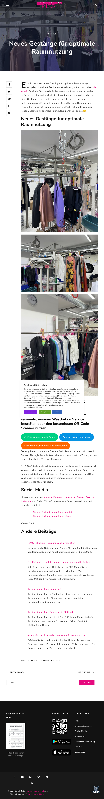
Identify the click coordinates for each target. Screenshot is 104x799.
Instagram (26, 501)
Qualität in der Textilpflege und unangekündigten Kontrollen (59, 562)
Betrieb (52, 34)
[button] (96, 790)
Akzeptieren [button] (45, 412)
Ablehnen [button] (56, 412)
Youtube (48, 497)
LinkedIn (68, 497)
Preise (77, 720)
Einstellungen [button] (31, 412)
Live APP (79, 746)
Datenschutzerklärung (85, 741)
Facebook (91, 497)
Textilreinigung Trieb (34, 791)
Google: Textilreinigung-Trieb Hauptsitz (53, 512)
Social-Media (81, 731)
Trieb (57, 661)
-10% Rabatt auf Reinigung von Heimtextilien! (51, 542)
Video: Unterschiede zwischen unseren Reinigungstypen (56, 635)
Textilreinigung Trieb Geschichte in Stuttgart (50, 612)
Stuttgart (33, 661)
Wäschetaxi (80, 752)
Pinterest (58, 497)
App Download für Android (77, 437)
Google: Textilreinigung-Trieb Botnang (52, 516)
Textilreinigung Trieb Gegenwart (44, 589)
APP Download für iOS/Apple (39, 437)
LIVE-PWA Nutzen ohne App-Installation (45, 445)
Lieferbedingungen (83, 726)
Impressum (80, 736)
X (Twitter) (79, 497)
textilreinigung (46, 661)
